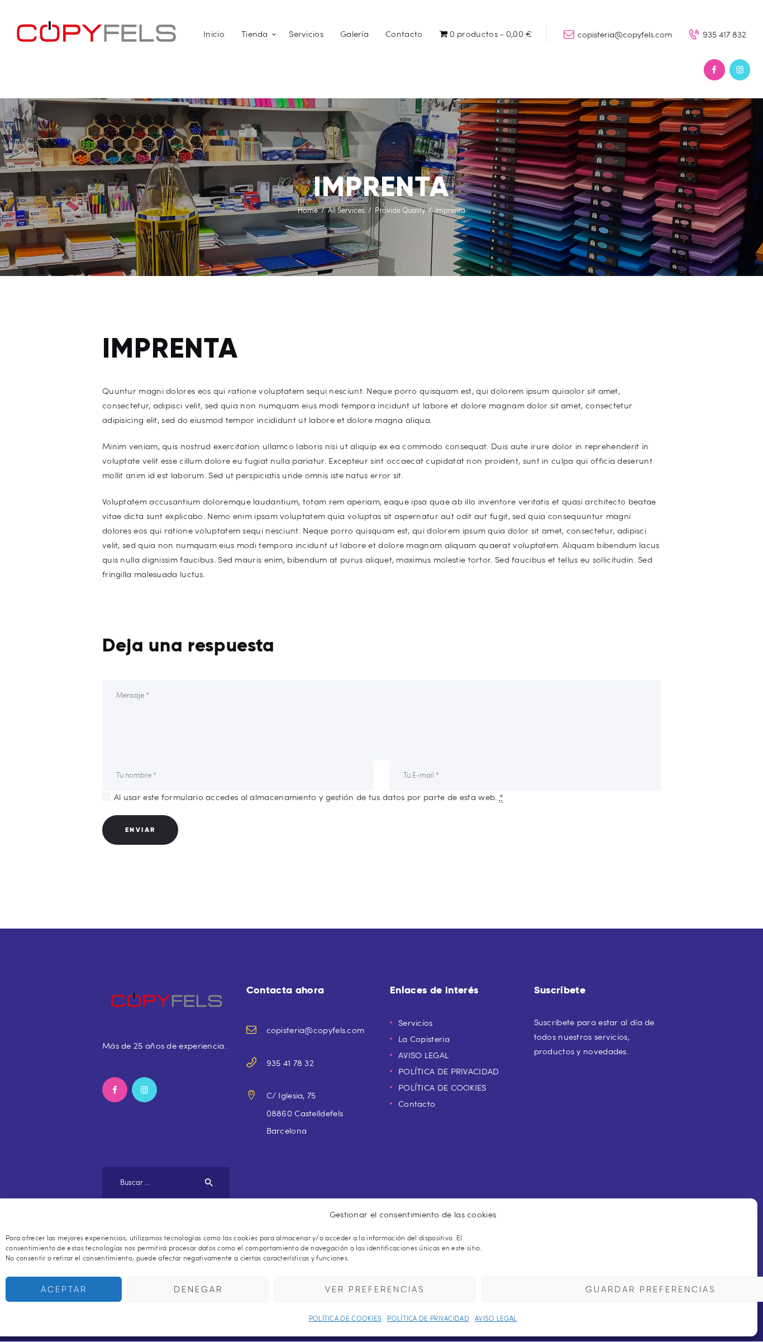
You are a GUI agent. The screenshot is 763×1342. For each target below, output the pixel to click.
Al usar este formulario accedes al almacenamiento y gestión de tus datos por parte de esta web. (308, 796)
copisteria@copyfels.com (315, 1029)
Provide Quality (400, 210)
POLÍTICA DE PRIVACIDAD (428, 1318)
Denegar (198, 1289)
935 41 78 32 (290, 1062)
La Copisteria (424, 1038)
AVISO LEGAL (496, 1318)
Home (308, 210)
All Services (346, 210)
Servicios (415, 1022)
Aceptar (64, 1289)
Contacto (416, 1103)
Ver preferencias (375, 1289)
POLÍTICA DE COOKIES (345, 1318)
